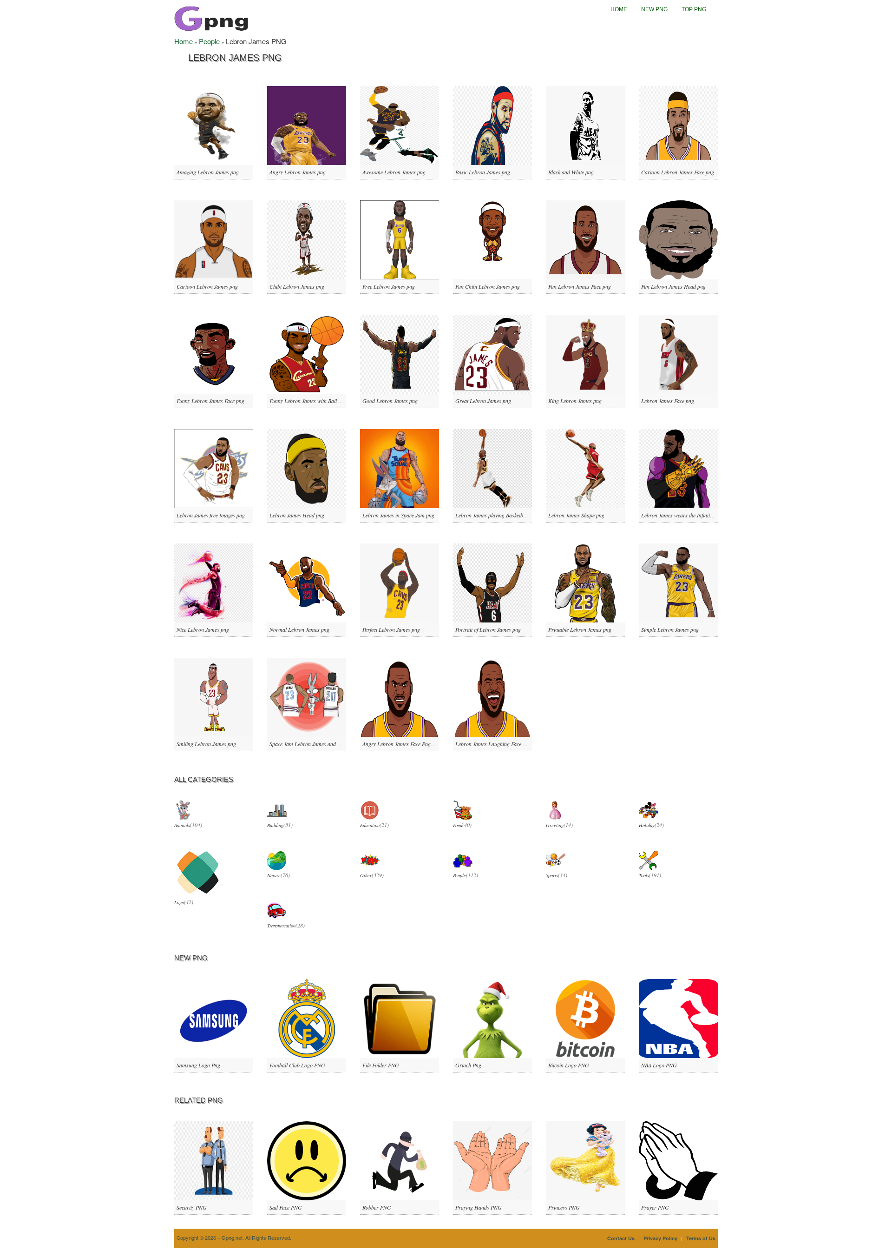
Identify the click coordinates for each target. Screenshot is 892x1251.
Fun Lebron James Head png (673, 286)
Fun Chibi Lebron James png (487, 286)
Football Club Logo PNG (297, 1065)
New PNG (654, 9)
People (209, 41)
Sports (552, 875)
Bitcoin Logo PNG (568, 1065)
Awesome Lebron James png (394, 172)
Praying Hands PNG (478, 1207)
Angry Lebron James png (297, 172)
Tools (644, 875)
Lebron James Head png (296, 515)
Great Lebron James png (483, 400)
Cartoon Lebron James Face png (677, 172)
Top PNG (694, 9)
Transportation (281, 925)
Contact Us (621, 1238)
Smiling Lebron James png (206, 744)
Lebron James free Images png (211, 515)
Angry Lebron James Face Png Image (404, 744)
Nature (274, 875)
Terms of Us (700, 1238)
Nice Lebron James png (203, 629)
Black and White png (571, 172)
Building (275, 825)
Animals (182, 825)
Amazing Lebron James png (208, 172)
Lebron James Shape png (576, 515)
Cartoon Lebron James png (207, 286)
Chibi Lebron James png (296, 286)
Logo (179, 902)
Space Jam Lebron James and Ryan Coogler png (323, 744)
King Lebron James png (575, 400)
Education (370, 825)
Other (366, 875)
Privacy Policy (660, 1238)
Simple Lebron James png (670, 629)
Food (457, 825)
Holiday (647, 825)
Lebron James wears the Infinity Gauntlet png (691, 515)
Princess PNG (564, 1207)
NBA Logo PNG (659, 1065)
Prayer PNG (655, 1207)
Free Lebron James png (388, 286)
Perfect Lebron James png (391, 629)
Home (618, 9)
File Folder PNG (380, 1065)
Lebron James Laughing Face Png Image (500, 744)
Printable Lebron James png (579, 629)
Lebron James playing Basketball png (496, 515)
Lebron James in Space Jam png (398, 515)
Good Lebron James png (390, 400)
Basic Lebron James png (482, 172)
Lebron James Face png (667, 400)
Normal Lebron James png (299, 629)
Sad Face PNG (285, 1207)
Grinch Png (468, 1065)
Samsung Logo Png (198, 1065)
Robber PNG (376, 1207)
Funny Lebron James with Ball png (308, 400)
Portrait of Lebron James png (488, 629)
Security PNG (192, 1207)
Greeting (555, 825)
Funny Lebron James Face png (210, 400)
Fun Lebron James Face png (579, 286)
